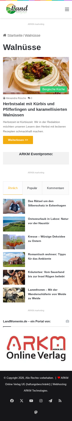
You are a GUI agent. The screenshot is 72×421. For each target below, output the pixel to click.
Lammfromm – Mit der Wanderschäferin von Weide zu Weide (47, 294)
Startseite (14, 35)
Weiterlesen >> (18, 139)
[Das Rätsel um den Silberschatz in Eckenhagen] (14, 206)
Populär (32, 188)
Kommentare (55, 188)
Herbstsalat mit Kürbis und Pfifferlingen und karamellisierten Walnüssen (35, 109)
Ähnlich (13, 188)
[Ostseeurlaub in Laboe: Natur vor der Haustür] (14, 224)
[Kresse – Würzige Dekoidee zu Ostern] (14, 241)
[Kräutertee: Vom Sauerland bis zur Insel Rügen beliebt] (14, 277)
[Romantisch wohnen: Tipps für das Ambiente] (14, 259)
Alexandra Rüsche (16, 98)
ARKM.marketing (36, 24)
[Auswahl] (67, 10)
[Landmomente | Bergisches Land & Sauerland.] (16, 9)
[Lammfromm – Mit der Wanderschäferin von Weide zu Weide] (14, 295)
